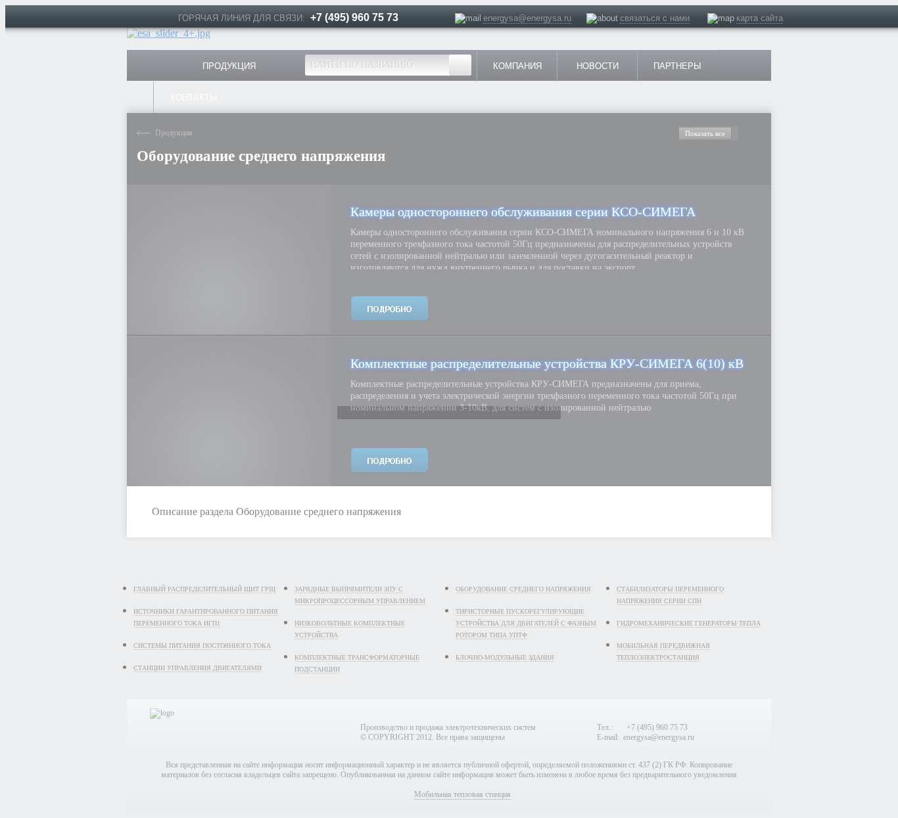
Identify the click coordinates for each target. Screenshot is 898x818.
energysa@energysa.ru (527, 18)
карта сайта (759, 18)
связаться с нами (655, 18)
